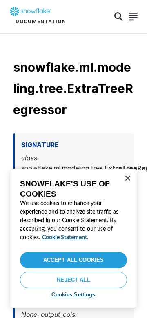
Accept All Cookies (73, 260)
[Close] (128, 178)
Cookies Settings (73, 295)
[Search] (118, 17)
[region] (73, 238)
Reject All (73, 280)
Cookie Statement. (65, 238)
